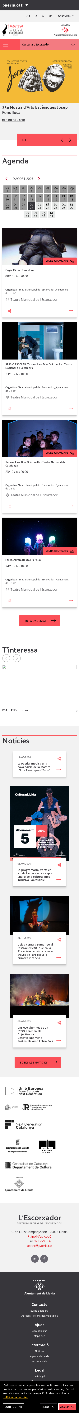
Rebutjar (49, 1406)
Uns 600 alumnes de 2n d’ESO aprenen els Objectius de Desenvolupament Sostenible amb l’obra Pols (35, 1034)
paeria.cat (12, 5)
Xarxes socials (39, 1361)
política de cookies (15, 1397)
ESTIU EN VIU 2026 (15, 711)
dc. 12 (23, 197)
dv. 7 (56, 189)
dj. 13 (31, 197)
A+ (28, 16)
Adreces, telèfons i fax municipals (39, 1315)
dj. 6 (47, 189)
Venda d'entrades (57, 261)
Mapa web (39, 1336)
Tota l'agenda (35, 620)
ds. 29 (36, 214)
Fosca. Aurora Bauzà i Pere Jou (23, 560)
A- (43, 15)
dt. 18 (72, 197)
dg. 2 (15, 189)
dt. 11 (15, 197)
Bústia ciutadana (39, 1310)
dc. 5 (40, 189)
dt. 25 (56, 206)
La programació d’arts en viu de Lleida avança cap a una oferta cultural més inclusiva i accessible (34, 875)
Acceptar (67, 1406)
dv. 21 (23, 206)
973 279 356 (42, 1241)
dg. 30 (43, 214)
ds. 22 (32, 206)
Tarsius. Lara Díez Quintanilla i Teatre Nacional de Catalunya (35, 463)
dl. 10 (7, 197)
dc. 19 (7, 206)
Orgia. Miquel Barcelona (19, 270)
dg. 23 (39, 206)
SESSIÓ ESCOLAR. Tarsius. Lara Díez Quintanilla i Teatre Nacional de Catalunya (38, 366)
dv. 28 (28, 214)
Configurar (13, 1406)
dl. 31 (51, 214)
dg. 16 (55, 197)
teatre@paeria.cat (39, 1246)
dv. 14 (40, 197)
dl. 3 (23, 189)
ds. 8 (64, 189)
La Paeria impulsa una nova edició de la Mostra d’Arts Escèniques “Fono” (33, 767)
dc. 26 (64, 206)
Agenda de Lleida (39, 1356)
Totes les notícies (34, 1062)
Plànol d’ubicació (39, 1236)
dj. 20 (15, 206)
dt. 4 (31, 189)
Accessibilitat (39, 1331)
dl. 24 (47, 206)
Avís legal (40, 1376)
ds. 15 (48, 197)
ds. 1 (7, 189)
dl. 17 (63, 197)
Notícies (39, 1351)
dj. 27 (71, 206)
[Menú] (27, 5)
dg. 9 (72, 189)
